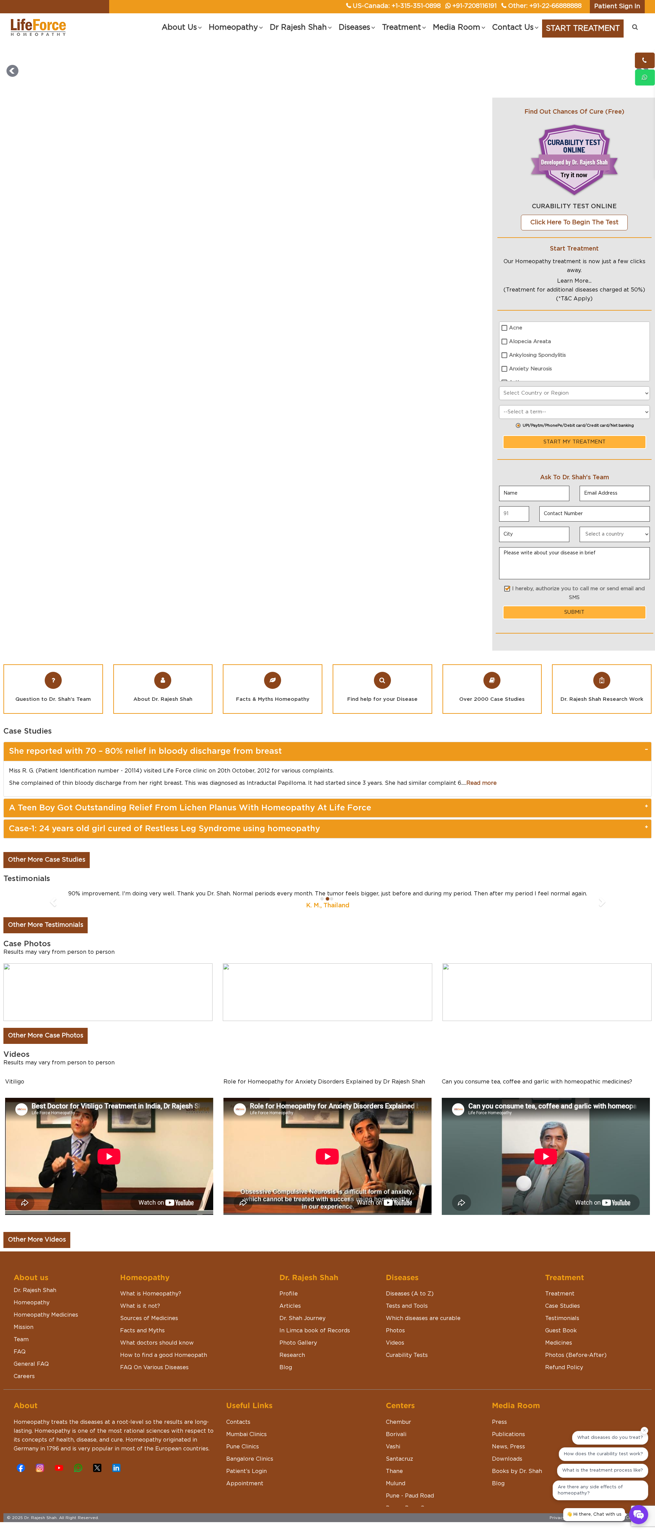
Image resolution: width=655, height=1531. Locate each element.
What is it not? (140, 1306)
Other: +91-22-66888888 (545, 6)
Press (499, 1422)
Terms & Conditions (628, 1518)
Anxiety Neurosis (530, 368)
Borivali (396, 1434)
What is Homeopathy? (150, 1293)
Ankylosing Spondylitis (537, 355)
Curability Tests (407, 1355)
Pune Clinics (242, 1446)
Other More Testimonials (45, 925)
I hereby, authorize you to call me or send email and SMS (578, 593)
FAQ (20, 1352)
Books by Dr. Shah (517, 1471)
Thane (394, 1471)
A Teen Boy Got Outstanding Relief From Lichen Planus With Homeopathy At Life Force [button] (190, 808)
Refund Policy (564, 1367)
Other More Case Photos (45, 1036)
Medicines (558, 1343)
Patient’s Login (246, 1471)
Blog (285, 1367)
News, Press (508, 1446)
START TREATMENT (583, 28)
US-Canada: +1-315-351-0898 (397, 6)
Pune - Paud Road (410, 1496)
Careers (24, 1376)
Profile (288, 1293)
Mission (23, 1327)
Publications (508, 1434)
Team (21, 1339)
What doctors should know (157, 1343)
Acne (515, 327)
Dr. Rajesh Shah (35, 1290)
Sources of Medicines (149, 1318)
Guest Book (561, 1330)
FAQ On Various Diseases (154, 1367)
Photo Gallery (298, 1343)
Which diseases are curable (423, 1318)
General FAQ (31, 1364)
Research (292, 1355)
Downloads (507, 1459)
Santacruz (399, 1459)
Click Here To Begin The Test (574, 222)
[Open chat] (638, 1514)
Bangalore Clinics (249, 1459)
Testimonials (562, 1318)
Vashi (393, 1446)
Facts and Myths (142, 1330)
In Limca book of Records (314, 1330)
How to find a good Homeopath (163, 1355)
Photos (395, 1330)
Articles (290, 1306)
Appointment (244, 1483)
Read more (481, 783)
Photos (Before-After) (576, 1355)
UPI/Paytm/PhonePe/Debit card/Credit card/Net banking (578, 425)
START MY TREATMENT (574, 441)
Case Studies (562, 1306)
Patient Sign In (617, 6)
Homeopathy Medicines (46, 1315)
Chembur (398, 1422)
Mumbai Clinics (246, 1434)
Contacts (238, 1422)
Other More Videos (37, 1240)
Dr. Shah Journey (302, 1318)
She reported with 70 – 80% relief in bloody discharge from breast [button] (145, 751)
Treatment (559, 1293)
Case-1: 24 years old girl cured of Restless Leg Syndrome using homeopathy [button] (164, 829)
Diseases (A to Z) (410, 1293)
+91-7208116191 (474, 6)
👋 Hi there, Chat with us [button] (594, 1514)
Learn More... (574, 281)
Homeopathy (31, 1302)
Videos (395, 1343)
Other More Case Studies (46, 860)
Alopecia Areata (530, 341)
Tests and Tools (407, 1306)
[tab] (327, 751)
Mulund (395, 1483)
